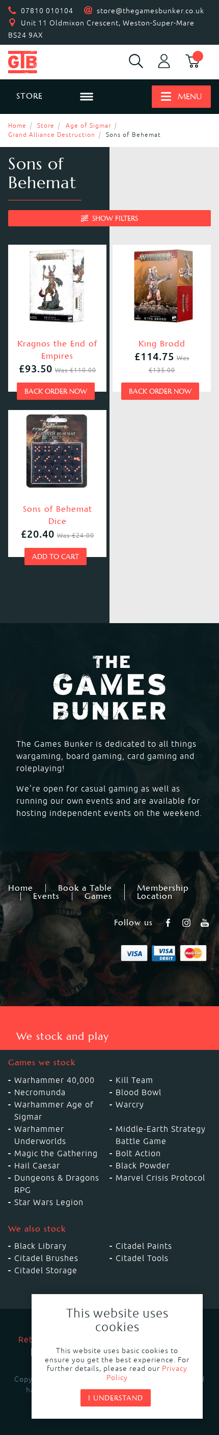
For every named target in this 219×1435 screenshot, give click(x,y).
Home (17, 125)
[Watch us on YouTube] (206, 922)
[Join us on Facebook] (169, 922)
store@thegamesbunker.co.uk (150, 11)
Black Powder (143, 1165)
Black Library (40, 1245)
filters (115, 218)
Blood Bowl (138, 1092)
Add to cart (55, 556)
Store (45, 125)
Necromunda (40, 1092)
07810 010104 (47, 11)
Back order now (55, 391)
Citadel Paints (144, 1245)
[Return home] (36, 62)
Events (46, 896)
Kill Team (134, 1080)
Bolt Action (138, 1153)
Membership (162, 888)
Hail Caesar (37, 1165)
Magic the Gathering (56, 1153)
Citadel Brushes (46, 1258)
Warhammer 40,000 (54, 1080)
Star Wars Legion (49, 1202)
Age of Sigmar (88, 125)
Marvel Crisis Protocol (160, 1177)
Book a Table (85, 888)
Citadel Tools (142, 1258)
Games (98, 896)
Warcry (130, 1104)
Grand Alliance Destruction (51, 134)
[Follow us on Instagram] (187, 922)
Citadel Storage (45, 1270)
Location (155, 896)
